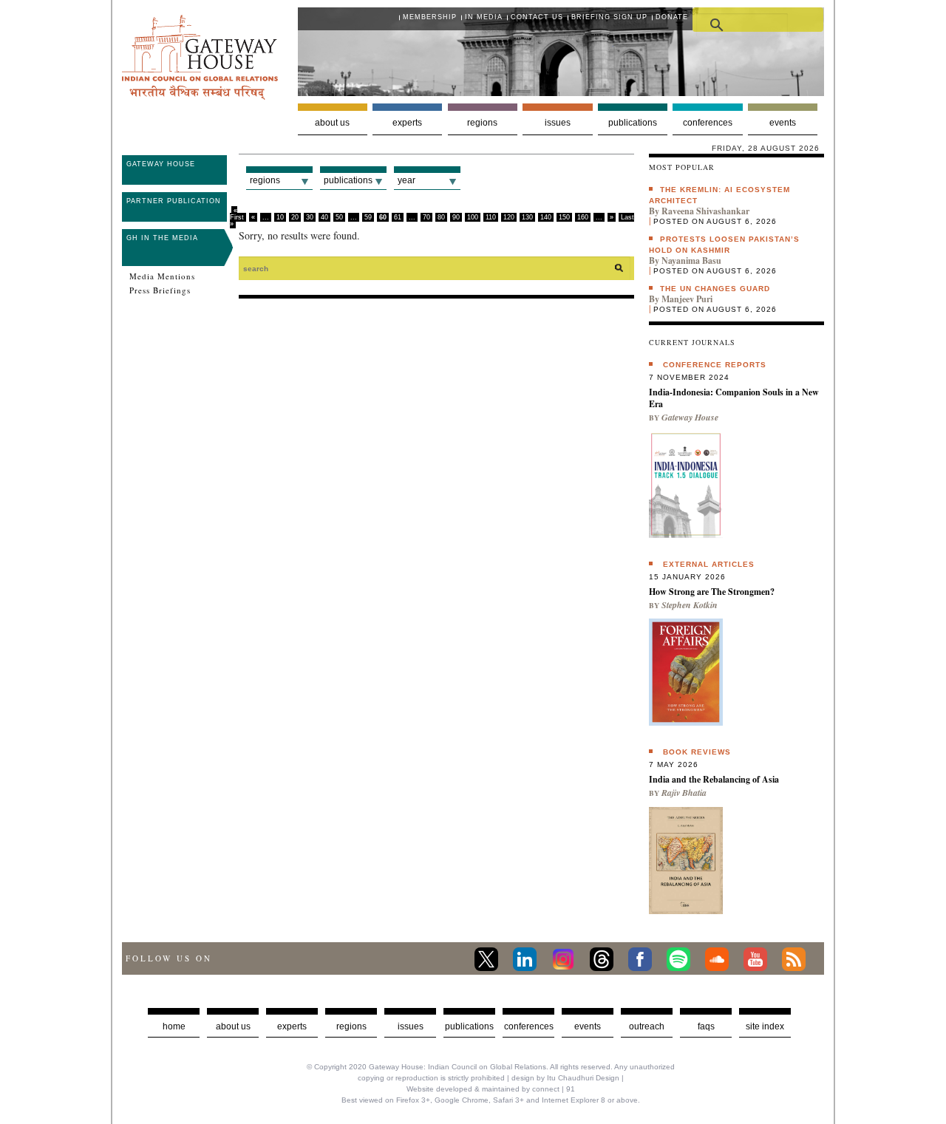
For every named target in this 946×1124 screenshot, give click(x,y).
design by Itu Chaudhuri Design (565, 1078)
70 (426, 217)
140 (545, 217)
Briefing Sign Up (609, 17)
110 (491, 217)
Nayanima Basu (691, 260)
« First (237, 214)
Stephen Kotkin (689, 605)
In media (484, 17)
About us (332, 122)
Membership (430, 17)
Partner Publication (173, 201)
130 (527, 217)
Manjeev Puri (686, 299)
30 (309, 217)
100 (472, 217)
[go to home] (200, 96)
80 (441, 217)
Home (174, 1026)
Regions (482, 122)
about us (233, 1026)
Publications (632, 122)
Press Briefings (160, 290)
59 (368, 217)
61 (397, 217)
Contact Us (537, 17)
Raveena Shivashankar (705, 211)
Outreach (646, 1026)
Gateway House (160, 164)
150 (564, 217)
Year (406, 180)
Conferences (707, 122)
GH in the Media (162, 238)
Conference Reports (714, 365)
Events (782, 122)
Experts (407, 122)
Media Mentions (162, 276)
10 (280, 217)
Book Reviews (697, 752)
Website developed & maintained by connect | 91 (490, 1089)
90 (456, 217)
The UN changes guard (715, 289)
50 (339, 217)
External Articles (709, 564)
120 (508, 217)
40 (324, 217)
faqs (706, 1026)
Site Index (765, 1026)
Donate (672, 17)
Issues (558, 122)
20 (295, 217)
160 (582, 217)
